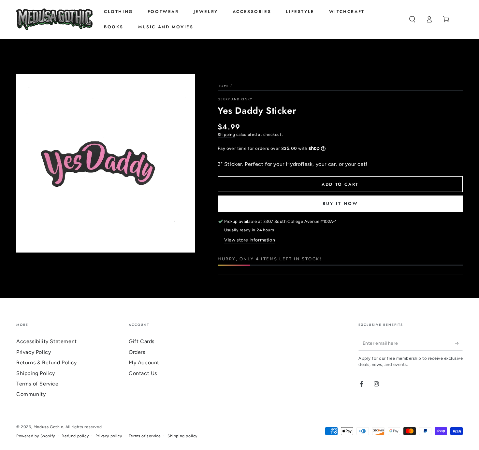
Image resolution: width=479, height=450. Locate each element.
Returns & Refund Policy (46, 362)
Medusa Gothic (48, 427)
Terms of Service (37, 384)
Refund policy (75, 436)
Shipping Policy (35, 373)
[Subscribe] (459, 343)
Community (31, 394)
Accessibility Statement (46, 341)
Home (223, 86)
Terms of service (145, 436)
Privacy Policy (33, 352)
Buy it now (340, 203)
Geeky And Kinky (235, 99)
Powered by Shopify (35, 436)
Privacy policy (108, 436)
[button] (412, 19)
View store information (249, 240)
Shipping (226, 134)
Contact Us (143, 373)
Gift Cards (141, 341)
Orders (137, 352)
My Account (144, 362)
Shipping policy (182, 436)
